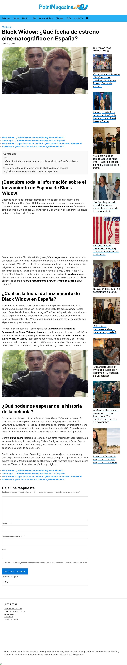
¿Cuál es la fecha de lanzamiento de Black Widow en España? (37, 168)
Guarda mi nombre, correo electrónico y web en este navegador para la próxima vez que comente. (46, 563)
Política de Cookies (13, 609)
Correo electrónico (13, 536)
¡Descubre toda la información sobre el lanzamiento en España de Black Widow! (41, 163)
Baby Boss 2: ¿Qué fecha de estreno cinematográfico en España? (33, 146)
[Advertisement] (45, 115)
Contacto (8, 616)
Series (16, 18)
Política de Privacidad (14, 611)
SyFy (69, 18)
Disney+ (60, 18)
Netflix (25, 18)
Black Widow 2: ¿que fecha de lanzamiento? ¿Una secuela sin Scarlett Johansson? (42, 143)
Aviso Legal (9, 614)
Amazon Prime (46, 18)
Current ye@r (10, 577)
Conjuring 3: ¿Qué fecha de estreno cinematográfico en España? (33, 140)
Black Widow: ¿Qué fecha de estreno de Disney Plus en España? (33, 137)
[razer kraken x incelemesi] (63, 664)
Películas (6, 18)
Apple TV (78, 18)
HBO (34, 18)
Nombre (6, 523)
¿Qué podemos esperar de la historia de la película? (32, 171)
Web (4, 549)
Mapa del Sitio (11, 619)
